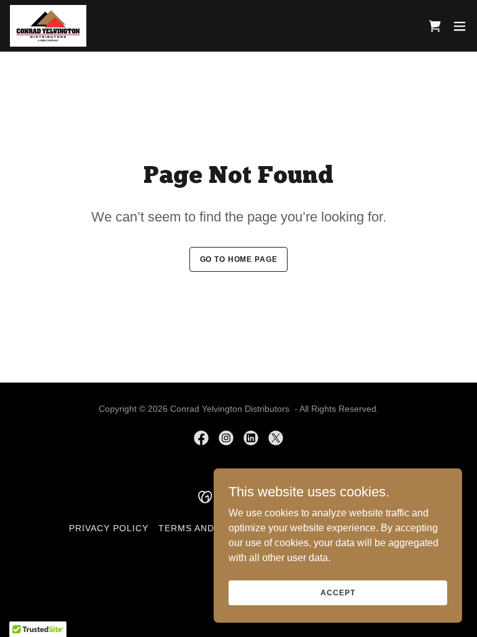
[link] (48, 26)
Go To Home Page (239, 259)
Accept (337, 592)
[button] (459, 26)
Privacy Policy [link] (108, 528)
